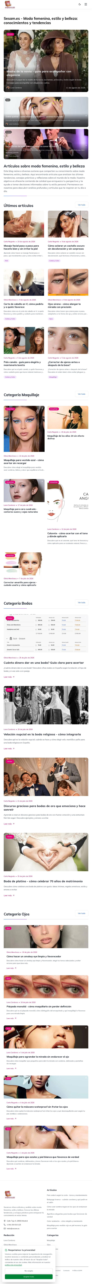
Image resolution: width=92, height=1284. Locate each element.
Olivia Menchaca (10, 300)
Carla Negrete (9, 241)
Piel (6, 261)
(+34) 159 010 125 (14, 1225)
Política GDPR (77, 1270)
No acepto (29, 1271)
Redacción (9, 1235)
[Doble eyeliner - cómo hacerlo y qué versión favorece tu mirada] (46, 112)
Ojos (7, 100)
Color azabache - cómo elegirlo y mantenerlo (64, 1221)
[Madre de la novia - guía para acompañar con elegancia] (46, 61)
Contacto (66, 1270)
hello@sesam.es (13, 1228)
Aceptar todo (28, 1277)
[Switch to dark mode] (80, 4)
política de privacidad (13, 1265)
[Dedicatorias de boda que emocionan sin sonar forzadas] (46, 144)
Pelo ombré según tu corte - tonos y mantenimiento (67, 1195)
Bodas (10, 34)
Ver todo (81, 205)
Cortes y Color (54, 261)
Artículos (52, 1190)
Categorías (52, 1235)
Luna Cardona (9, 505)
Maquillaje (53, 377)
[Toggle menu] (85, 4)
